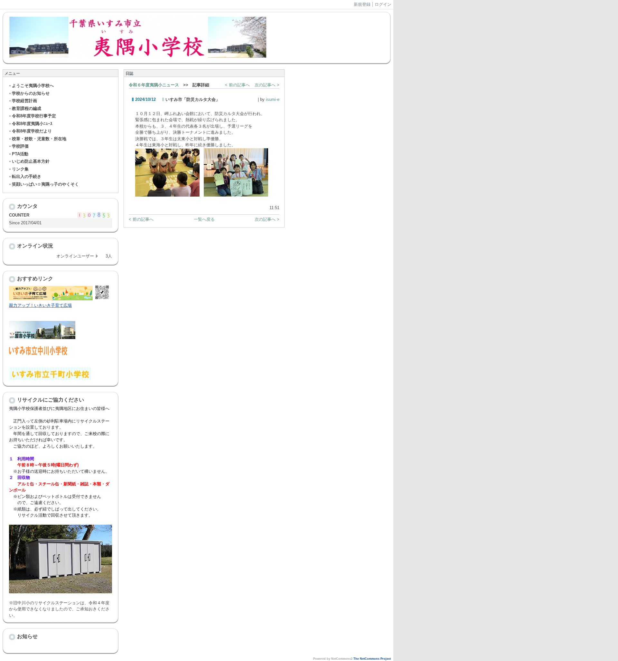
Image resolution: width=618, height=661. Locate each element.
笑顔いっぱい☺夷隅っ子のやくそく (45, 184)
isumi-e (272, 99)
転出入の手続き (26, 176)
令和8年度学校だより (32, 131)
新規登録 (362, 4)
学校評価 (20, 146)
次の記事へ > (267, 85)
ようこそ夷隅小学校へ (33, 85)
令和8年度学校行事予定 (34, 115)
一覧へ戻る (204, 219)
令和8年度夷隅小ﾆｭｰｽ (32, 123)
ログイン (383, 4)
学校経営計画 (24, 100)
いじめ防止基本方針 (31, 161)
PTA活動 (20, 153)
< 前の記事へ (237, 85)
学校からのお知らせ (31, 93)
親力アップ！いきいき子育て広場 (40, 305)
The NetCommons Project (372, 658)
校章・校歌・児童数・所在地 (39, 138)
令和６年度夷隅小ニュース (154, 85)
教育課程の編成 (26, 108)
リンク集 (20, 169)
